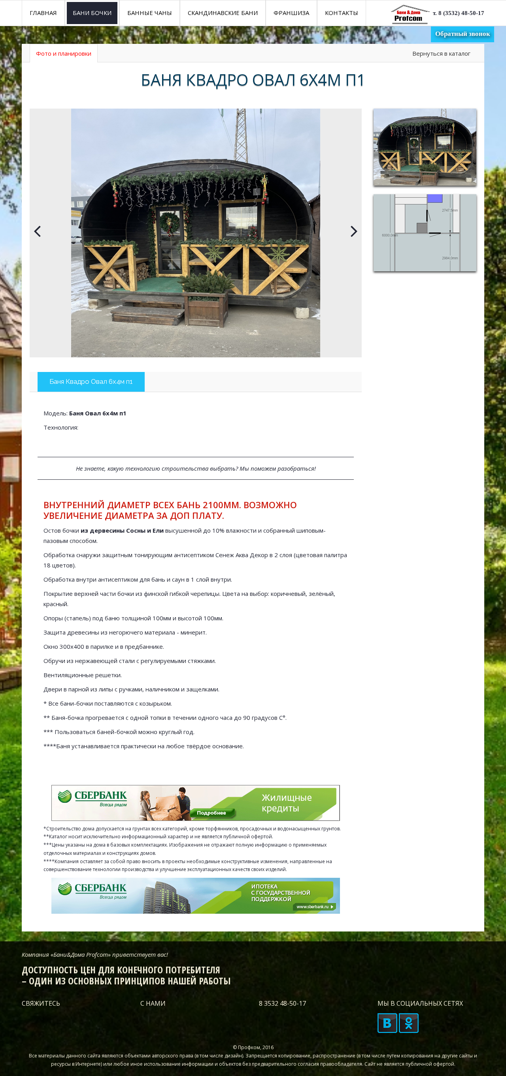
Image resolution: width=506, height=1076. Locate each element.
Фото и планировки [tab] (63, 53)
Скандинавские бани (223, 13)
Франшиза (291, 13)
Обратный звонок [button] (462, 34)
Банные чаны (149, 13)
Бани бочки (92, 13)
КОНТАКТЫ (341, 13)
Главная (43, 13)
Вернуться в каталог (441, 53)
